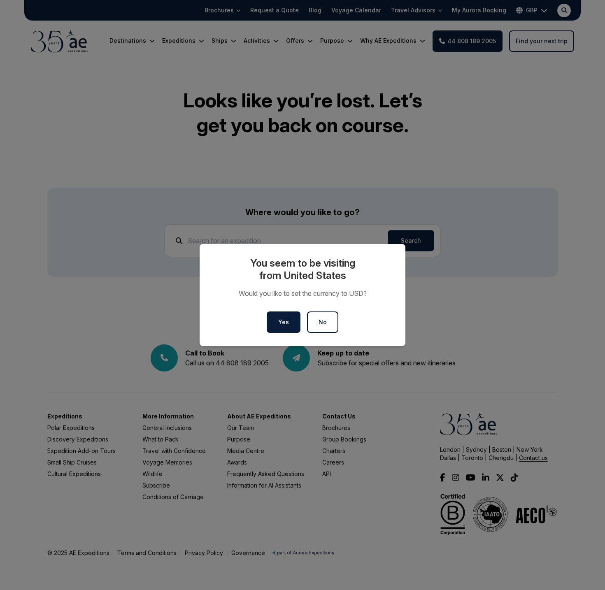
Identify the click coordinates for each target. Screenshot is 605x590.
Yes (283, 321)
